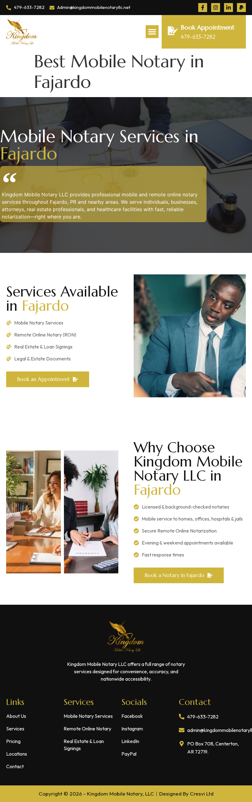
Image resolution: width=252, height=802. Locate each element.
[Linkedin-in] (228, 7)
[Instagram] (215, 7)
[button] (152, 31)
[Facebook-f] (202, 7)
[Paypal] (241, 7)
